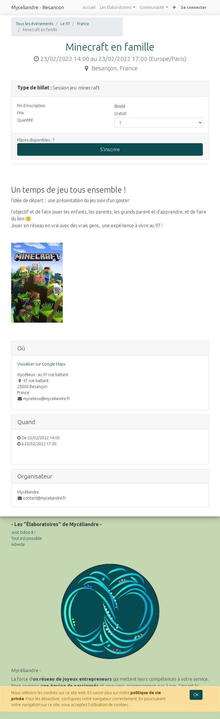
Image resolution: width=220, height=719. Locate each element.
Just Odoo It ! (23, 532)
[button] (174, 7)
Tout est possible (26, 538)
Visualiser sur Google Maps (41, 364)
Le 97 (65, 23)
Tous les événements (35, 23)
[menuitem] (89, 7)
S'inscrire (110, 149)
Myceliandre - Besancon (37, 7)
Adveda (18, 544)
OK (196, 694)
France (83, 23)
